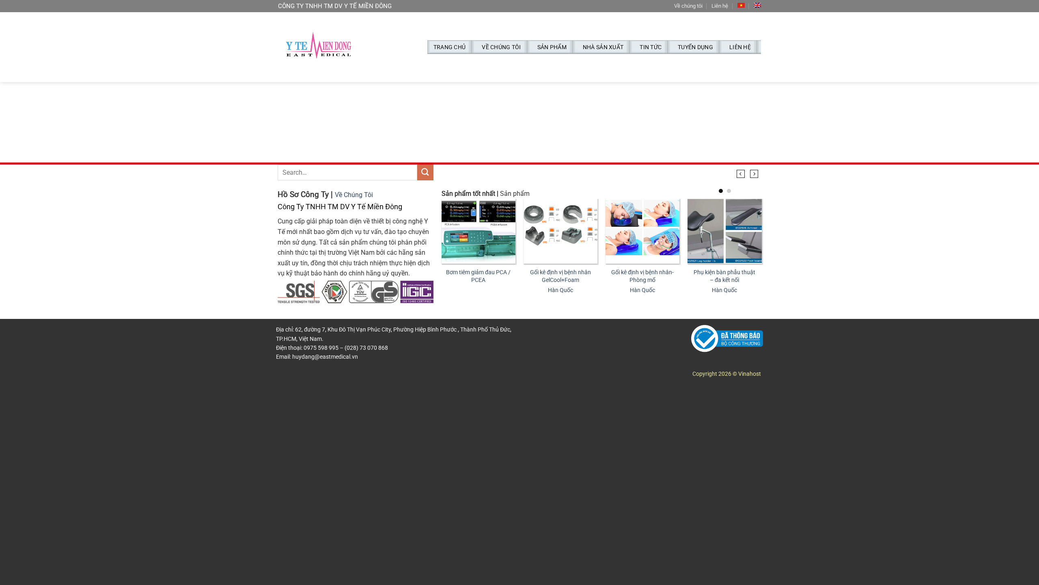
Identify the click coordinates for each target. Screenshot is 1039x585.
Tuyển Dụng (695, 47)
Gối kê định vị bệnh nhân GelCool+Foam (560, 276)
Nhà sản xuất (603, 47)
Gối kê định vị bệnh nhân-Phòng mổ (642, 276)
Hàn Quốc (560, 290)
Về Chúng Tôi (354, 195)
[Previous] (741, 174)
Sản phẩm (552, 47)
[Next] (754, 174)
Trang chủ (449, 47)
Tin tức (651, 47)
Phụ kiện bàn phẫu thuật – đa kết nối (724, 276)
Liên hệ (719, 6)
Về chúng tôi (688, 6)
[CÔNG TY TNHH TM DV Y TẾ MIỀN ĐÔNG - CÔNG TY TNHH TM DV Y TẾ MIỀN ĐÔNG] (318, 47)
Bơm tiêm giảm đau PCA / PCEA (478, 276)
